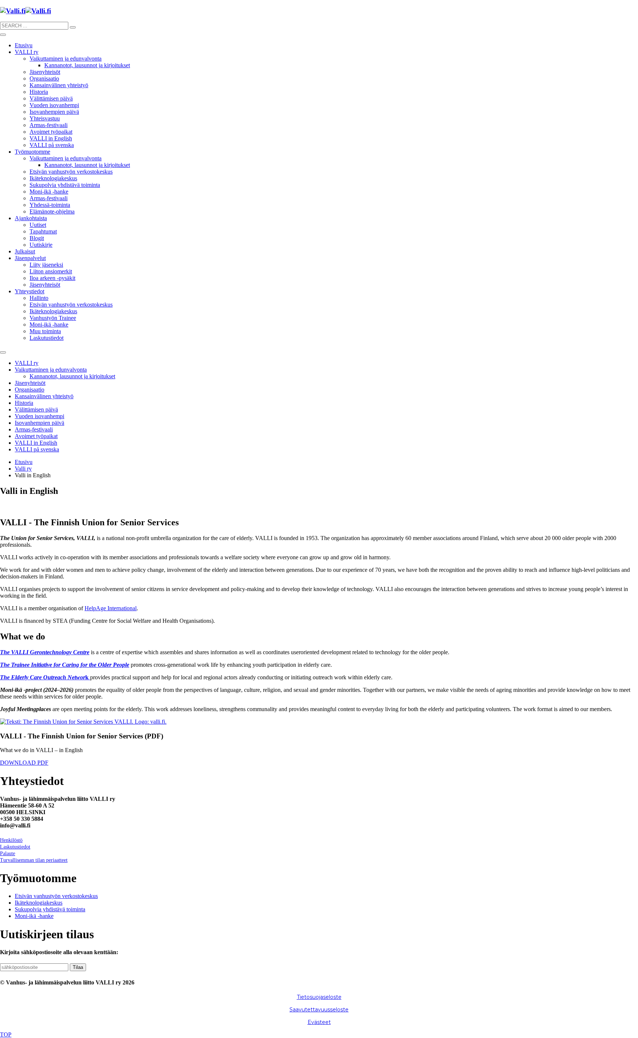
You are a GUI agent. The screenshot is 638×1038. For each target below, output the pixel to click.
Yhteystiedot (29, 291)
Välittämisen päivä (51, 98)
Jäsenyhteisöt (45, 72)
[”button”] (73, 27)
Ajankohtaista (31, 218)
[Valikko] (3, 35)
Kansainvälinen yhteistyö (59, 85)
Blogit (37, 238)
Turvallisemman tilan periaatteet (34, 860)
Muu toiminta (45, 331)
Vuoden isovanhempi (54, 105)
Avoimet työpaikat (51, 132)
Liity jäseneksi (46, 265)
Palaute (7, 853)
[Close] (3, 352)
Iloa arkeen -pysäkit (52, 278)
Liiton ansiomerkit (51, 271)
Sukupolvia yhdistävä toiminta (65, 185)
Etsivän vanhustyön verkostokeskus (71, 171)
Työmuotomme (32, 151)
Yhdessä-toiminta (50, 205)
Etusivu (23, 45)
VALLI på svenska (52, 145)
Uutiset (38, 225)
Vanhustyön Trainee (53, 318)
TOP (5, 1034)
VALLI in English (51, 138)
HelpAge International (111, 608)
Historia (39, 92)
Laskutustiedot (47, 338)
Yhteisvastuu (45, 118)
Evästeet (319, 1022)
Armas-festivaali (49, 125)
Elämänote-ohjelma (52, 211)
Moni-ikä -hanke (49, 191)
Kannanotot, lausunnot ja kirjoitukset (87, 65)
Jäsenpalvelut (30, 258)
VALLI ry (26, 52)
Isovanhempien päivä (54, 112)
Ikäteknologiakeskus (53, 178)
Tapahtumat (43, 231)
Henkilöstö (11, 840)
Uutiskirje (41, 245)
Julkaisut (25, 251)
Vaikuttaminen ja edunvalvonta (66, 58)
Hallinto (39, 298)
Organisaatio (44, 78)
